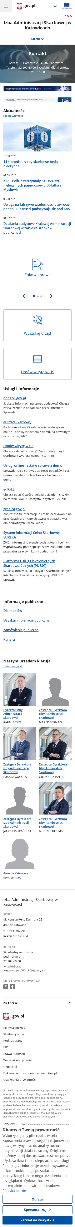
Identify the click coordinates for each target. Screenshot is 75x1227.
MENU (35, 39)
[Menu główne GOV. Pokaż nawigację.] (6, 6)
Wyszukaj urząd (37, 333)
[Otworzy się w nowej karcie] (6, 987)
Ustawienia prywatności (19, 1080)
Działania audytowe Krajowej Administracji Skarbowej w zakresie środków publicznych (37, 228)
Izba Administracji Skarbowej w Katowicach (37, 25)
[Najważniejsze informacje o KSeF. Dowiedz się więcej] (37, 88)
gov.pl (18, 1016)
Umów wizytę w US (37, 371)
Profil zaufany (12, 1041)
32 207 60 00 (12, 961)
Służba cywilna (13, 1034)
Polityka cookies (14, 1028)
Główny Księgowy (15, 873)
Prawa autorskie (14, 1054)
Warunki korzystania (17, 1060)
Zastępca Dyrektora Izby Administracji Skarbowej (53, 714)
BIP (5, 1047)
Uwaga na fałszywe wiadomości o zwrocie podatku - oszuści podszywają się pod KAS (36, 206)
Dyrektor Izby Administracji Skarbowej (13, 714)
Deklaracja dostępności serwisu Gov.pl (30, 1073)
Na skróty (10, 1003)
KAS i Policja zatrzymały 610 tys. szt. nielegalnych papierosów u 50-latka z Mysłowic (32, 185)
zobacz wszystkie (13, 115)
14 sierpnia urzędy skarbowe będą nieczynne (30, 164)
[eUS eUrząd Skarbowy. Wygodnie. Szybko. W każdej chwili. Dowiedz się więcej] (37, 99)
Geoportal (10, 1067)
